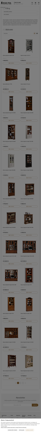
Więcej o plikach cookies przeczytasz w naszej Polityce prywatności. (13, 427)
